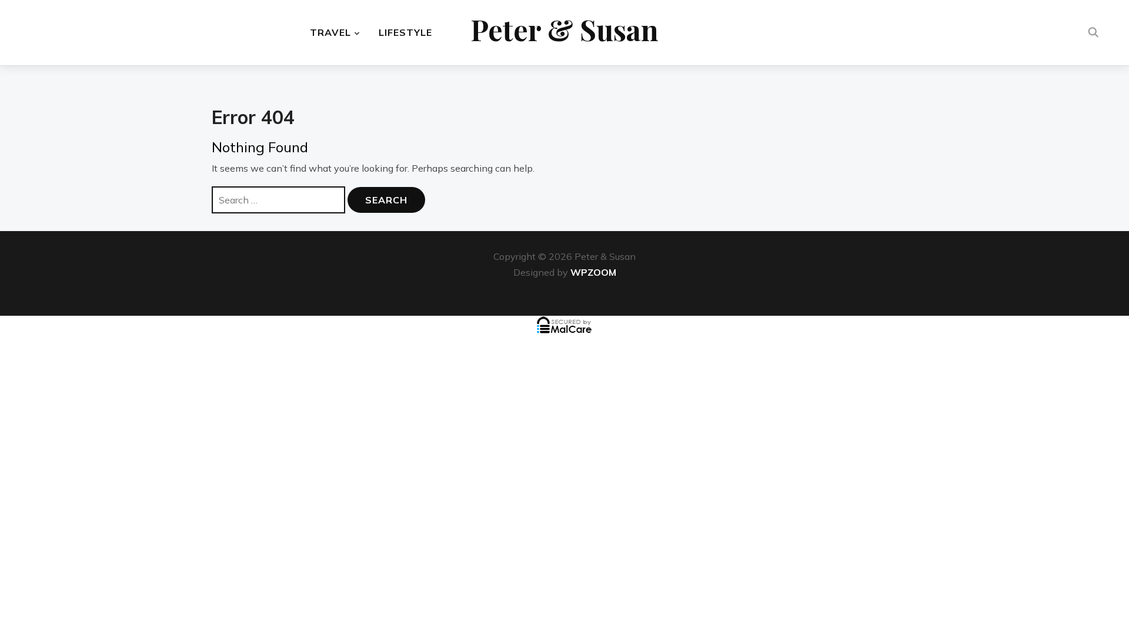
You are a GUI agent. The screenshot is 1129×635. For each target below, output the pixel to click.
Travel (330, 32)
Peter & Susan (564, 29)
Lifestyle (405, 32)
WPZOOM (593, 272)
